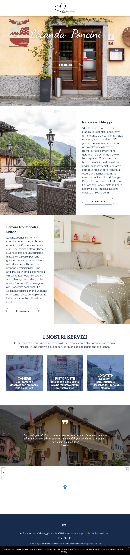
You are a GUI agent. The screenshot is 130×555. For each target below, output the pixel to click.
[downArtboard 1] (65, 82)
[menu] (5, 8)
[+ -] (65, 490)
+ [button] (3, 469)
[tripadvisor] (64, 525)
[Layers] (126, 469)
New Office (98, 543)
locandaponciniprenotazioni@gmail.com (86, 533)
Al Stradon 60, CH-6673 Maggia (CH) (41, 533)
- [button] (3, 472)
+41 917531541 (65, 537)
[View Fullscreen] (3, 477)
